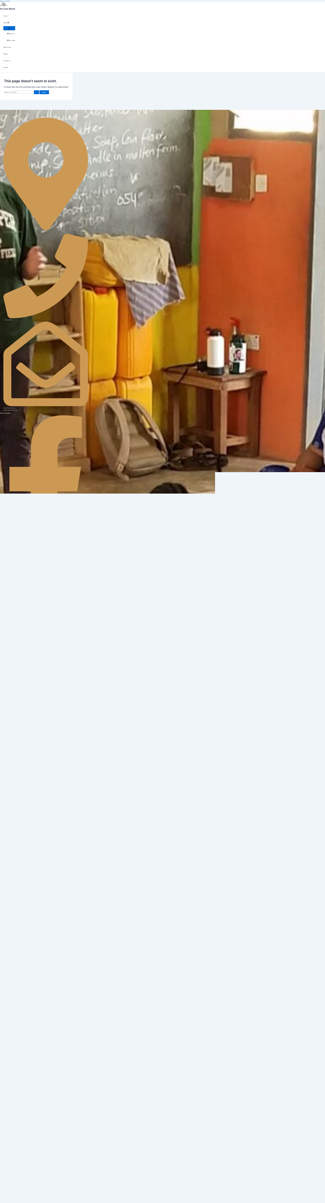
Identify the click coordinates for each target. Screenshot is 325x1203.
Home (5, 16)
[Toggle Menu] (9, 28)
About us (12, 34)
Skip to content (5, 1)
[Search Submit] (36, 92)
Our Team (12, 40)
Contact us (6, 61)
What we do (7, 47)
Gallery (5, 54)
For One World (7, 9)
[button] (8, 22)
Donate (5, 67)
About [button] (5, 23)
